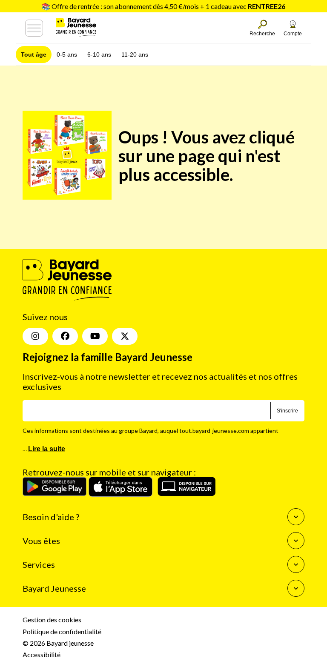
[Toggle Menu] (34, 28)
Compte (293, 34)
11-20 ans (134, 54)
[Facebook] (65, 336)
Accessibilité (41, 654)
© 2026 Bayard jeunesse (58, 643)
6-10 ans (99, 54)
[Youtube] (95, 336)
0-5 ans (67, 54)
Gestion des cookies (52, 619)
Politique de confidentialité (62, 631)
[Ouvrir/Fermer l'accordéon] (295, 516)
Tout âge (33, 54)
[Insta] (35, 336)
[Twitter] (125, 336)
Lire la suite (46, 448)
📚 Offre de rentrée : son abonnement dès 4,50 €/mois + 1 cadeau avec (163, 6)
